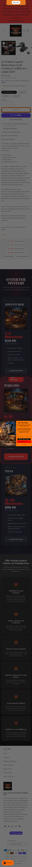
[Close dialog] (31, 421)
